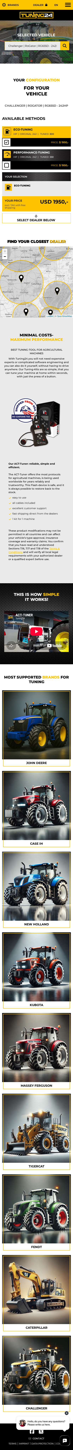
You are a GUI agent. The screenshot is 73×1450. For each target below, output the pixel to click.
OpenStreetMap (64, 316)
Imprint (24, 1443)
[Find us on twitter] (41, 1432)
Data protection (42, 1443)
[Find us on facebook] (34, 1432)
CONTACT (38, 1438)
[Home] (36, 15)
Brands (13, 5)
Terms (12, 1443)
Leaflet (50, 316)
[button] (21, 279)
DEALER (38, 5)
